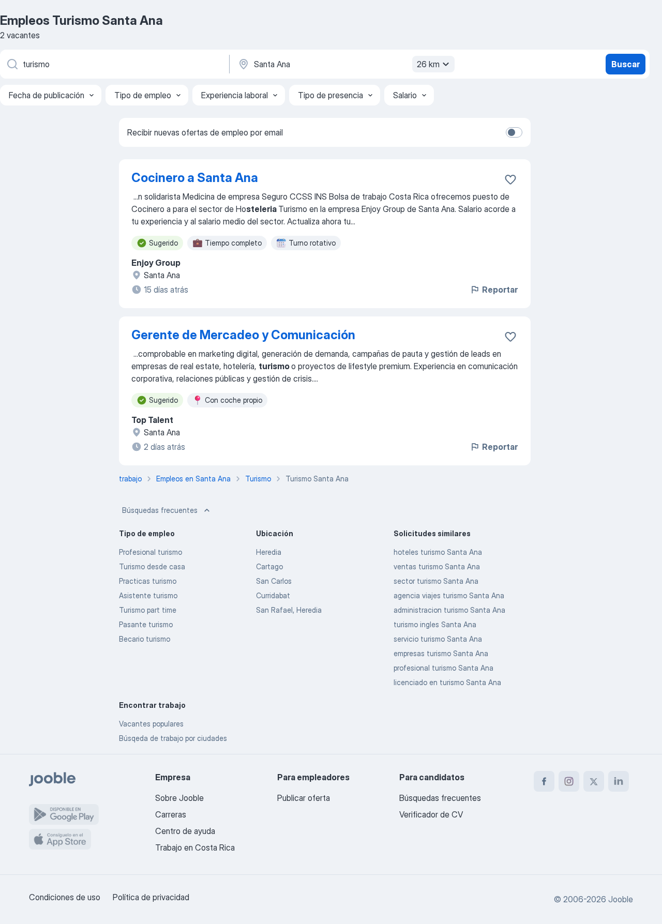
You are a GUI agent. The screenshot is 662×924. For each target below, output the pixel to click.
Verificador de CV (431, 814)
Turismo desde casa (152, 566)
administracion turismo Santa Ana (449, 609)
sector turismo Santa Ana (436, 581)
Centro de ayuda (185, 831)
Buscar (625, 64)
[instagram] (569, 781)
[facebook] (544, 781)
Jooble (620, 899)
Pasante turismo (146, 624)
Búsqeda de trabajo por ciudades (173, 738)
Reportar (500, 289)
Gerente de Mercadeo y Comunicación (243, 334)
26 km (428, 64)
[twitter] (593, 781)
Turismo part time (147, 609)
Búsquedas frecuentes (160, 510)
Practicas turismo (147, 581)
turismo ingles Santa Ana (435, 624)
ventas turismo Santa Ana (437, 566)
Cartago (269, 566)
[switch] (514, 132)
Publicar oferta (303, 798)
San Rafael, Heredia (289, 609)
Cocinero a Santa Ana (194, 177)
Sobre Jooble (179, 798)
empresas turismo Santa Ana (441, 653)
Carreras (170, 814)
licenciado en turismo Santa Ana (447, 682)
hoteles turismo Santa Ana (438, 552)
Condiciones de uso (64, 897)
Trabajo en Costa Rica (195, 847)
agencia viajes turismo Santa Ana (449, 595)
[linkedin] (618, 781)
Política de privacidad (151, 897)
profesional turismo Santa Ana (443, 667)
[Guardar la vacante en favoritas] (510, 179)
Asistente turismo (148, 595)
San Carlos (274, 581)
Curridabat (273, 595)
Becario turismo (144, 638)
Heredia (268, 552)
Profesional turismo (150, 552)
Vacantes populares (151, 723)
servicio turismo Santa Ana (438, 638)
